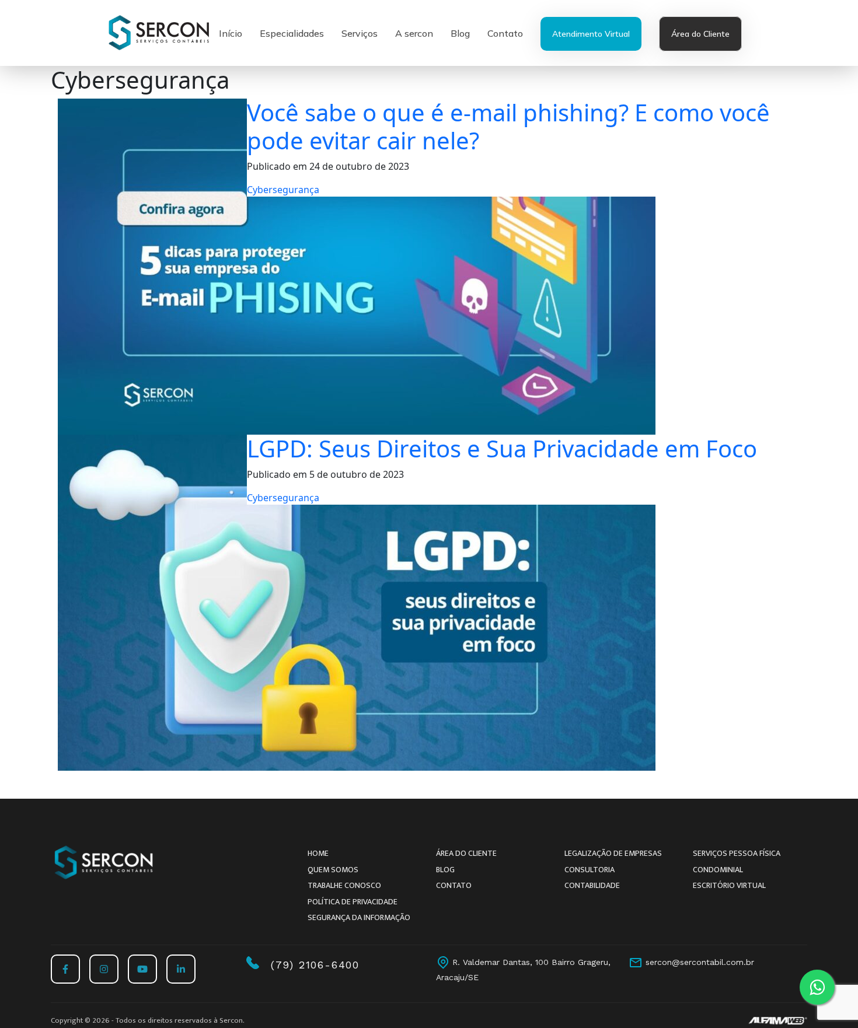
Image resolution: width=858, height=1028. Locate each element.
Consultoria (589, 869)
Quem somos (333, 869)
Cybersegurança (283, 189)
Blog (460, 33)
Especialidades (292, 33)
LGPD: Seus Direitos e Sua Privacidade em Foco (502, 448)
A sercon (414, 33)
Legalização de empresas (613, 853)
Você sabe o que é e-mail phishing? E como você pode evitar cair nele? (508, 126)
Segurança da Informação (359, 917)
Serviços (359, 33)
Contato (505, 33)
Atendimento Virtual (591, 34)
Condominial (718, 869)
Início (230, 33)
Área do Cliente (700, 34)
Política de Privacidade (352, 901)
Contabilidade (592, 885)
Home (318, 853)
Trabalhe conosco (344, 885)
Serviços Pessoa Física (736, 853)
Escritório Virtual (729, 885)
